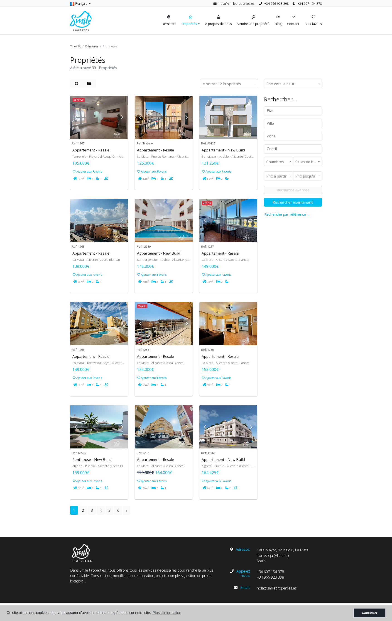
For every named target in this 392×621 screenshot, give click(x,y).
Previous (75, 117)
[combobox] (293, 110)
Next (122, 117)
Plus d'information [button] (166, 613)
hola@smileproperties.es (237, 3)
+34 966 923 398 (276, 3)
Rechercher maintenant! (293, 202)
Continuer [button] (369, 613)
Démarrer (91, 46)
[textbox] (294, 111)
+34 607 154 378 (309, 3)
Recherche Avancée (293, 190)
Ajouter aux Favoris (89, 171)
